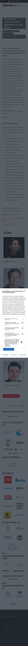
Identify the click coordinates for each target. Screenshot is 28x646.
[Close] (24, 291)
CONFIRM (8, 349)
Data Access (14, 354)
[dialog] (14, 323)
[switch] (22, 323)
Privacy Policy (22, 354)
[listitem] (14, 319)
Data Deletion (5, 354)
